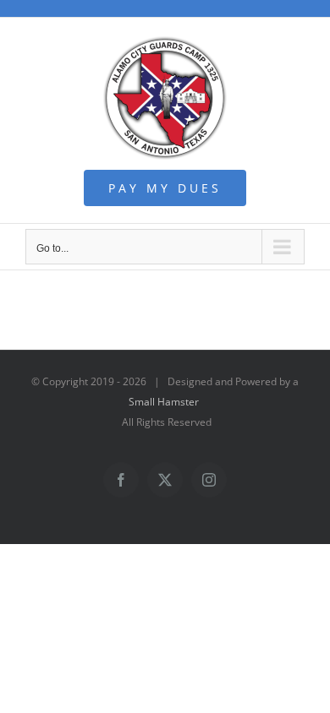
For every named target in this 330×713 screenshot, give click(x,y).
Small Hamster (164, 402)
